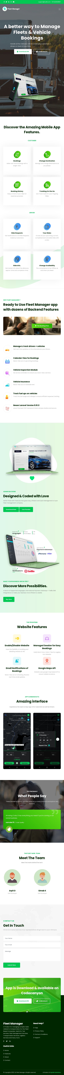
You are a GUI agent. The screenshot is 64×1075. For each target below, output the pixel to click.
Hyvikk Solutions (55, 1072)
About (6, 1057)
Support (37, 1038)
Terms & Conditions (41, 1034)
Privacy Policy (39, 1031)
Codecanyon (42, 52)
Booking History (17, 191)
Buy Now (9, 599)
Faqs (36, 1028)
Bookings (17, 161)
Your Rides (47, 233)
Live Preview (26, 509)
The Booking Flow (43, 326)
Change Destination (47, 161)
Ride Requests (17, 233)
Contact (7, 1060)
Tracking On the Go (47, 191)
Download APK (24, 52)
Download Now (11, 509)
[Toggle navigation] (59, 9)
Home (6, 1050)
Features (7, 1054)
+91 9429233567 (56, 2)
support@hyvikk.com (44, 2)
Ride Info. (17, 265)
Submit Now (12, 965)
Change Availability (47, 265)
